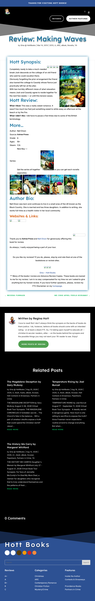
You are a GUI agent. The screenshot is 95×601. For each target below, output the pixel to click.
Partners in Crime (24, 458)
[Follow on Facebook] (7, 552)
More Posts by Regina (33, 344)
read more (12, 429)
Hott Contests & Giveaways (18, 396)
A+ (13, 455)
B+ (6, 583)
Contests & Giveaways (75, 579)
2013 (51, 45)
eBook (63, 45)
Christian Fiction (42, 586)
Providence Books (73, 586)
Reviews (56, 19)
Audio (22, 393)
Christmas (39, 576)
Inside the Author (72, 576)
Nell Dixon (42, 239)
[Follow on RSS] (34, 553)
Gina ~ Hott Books (48, 272)
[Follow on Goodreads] (19, 552)
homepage (57, 286)
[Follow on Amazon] (24, 553)
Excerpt (35, 393)
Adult (17, 393)
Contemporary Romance (46, 583)
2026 (9, 393)
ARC (58, 45)
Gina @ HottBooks (28, 45)
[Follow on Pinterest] (29, 553)
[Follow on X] (13, 552)
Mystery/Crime (41, 589)
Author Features (78, 19)
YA (76, 45)
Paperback (11, 458)
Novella (70, 45)
